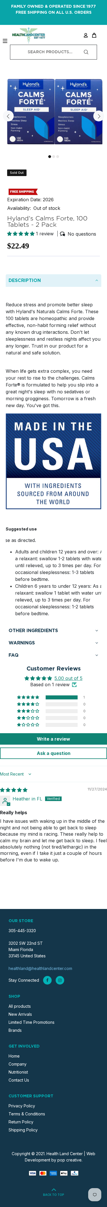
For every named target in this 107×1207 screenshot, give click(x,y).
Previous (8, 116)
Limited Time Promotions (31, 1022)
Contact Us (19, 1080)
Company (18, 1064)
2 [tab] (53, 156)
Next (98, 116)
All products (20, 1006)
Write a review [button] (53, 739)
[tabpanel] (53, 112)
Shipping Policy (23, 1129)
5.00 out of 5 (68, 678)
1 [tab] (49, 156)
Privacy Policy (22, 1105)
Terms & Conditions (27, 1113)
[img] (13, 790)
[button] (21, 233)
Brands (15, 1030)
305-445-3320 (22, 930)
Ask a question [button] (53, 753)
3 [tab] (57, 156)
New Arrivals (20, 1014)
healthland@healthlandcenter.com (40, 968)
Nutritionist (18, 1072)
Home (14, 1056)
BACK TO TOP (53, 1195)
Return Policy (21, 1121)
